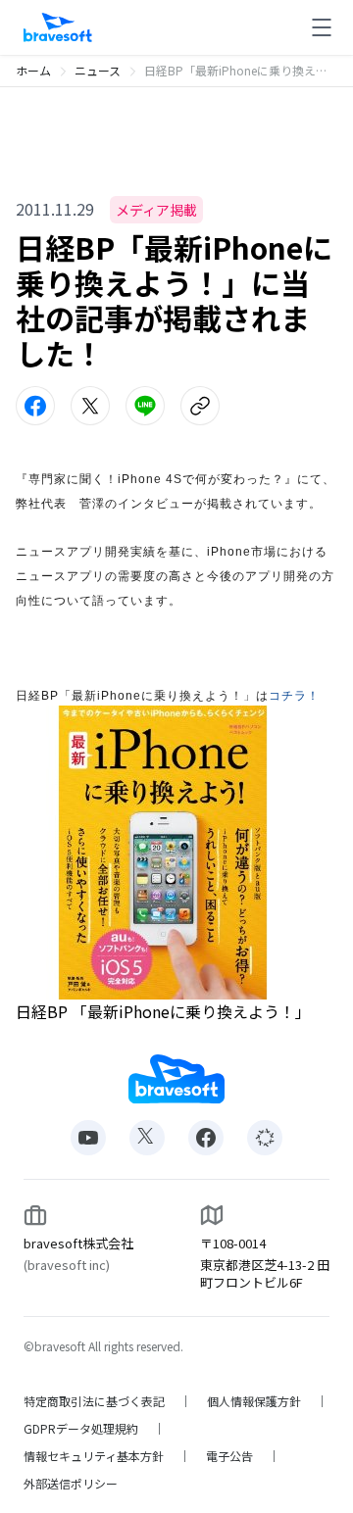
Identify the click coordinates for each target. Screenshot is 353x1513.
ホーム (33, 70)
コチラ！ (294, 696)
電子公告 (229, 1456)
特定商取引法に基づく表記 (94, 1401)
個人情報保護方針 (254, 1401)
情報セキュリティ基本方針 (94, 1456)
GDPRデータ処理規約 (81, 1429)
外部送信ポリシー (71, 1483)
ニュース (98, 70)
